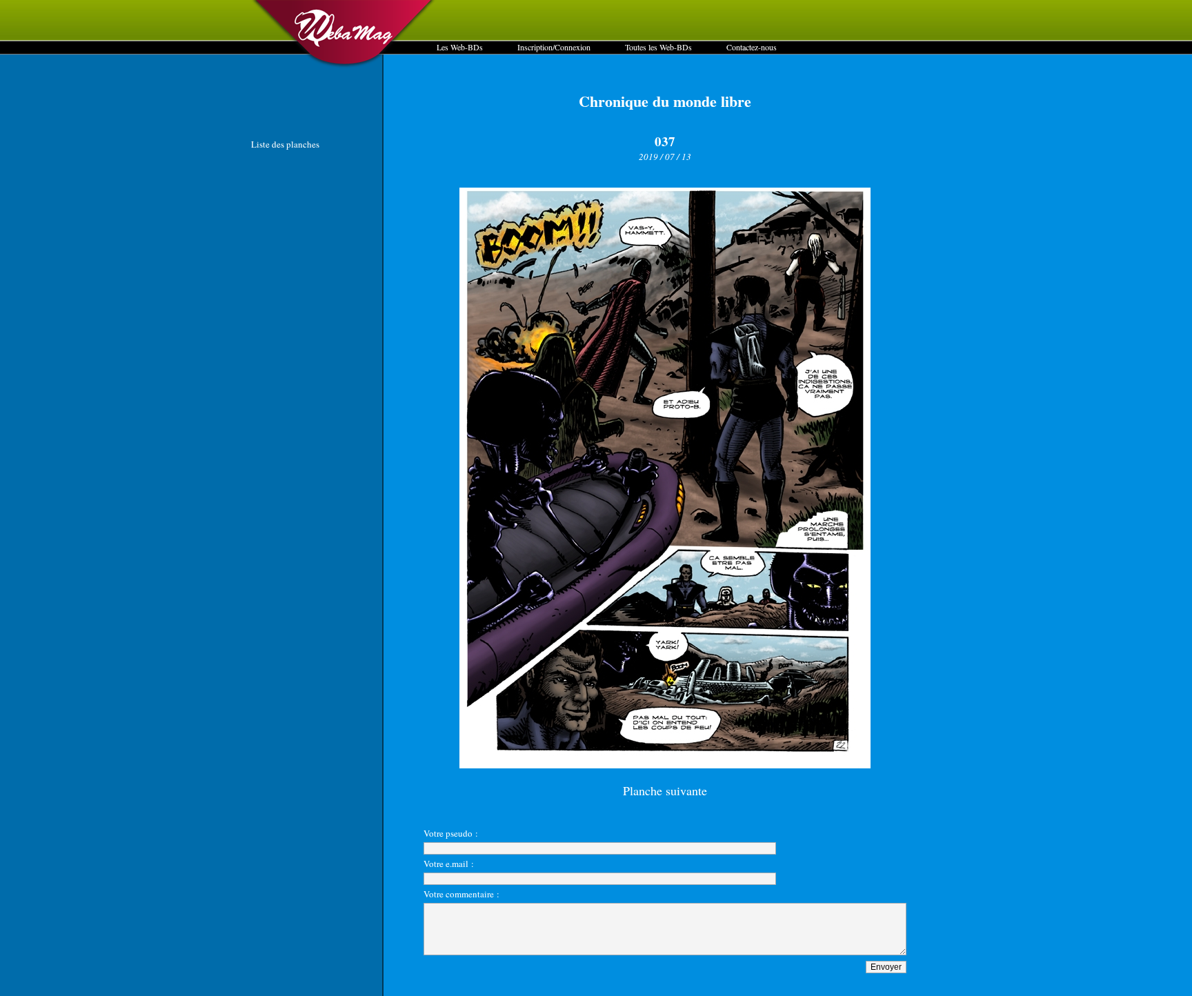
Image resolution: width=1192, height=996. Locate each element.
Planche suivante (665, 790)
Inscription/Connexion (553, 46)
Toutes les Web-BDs (658, 46)
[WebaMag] (344, 65)
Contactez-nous (751, 46)
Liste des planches (285, 144)
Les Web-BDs (460, 46)
